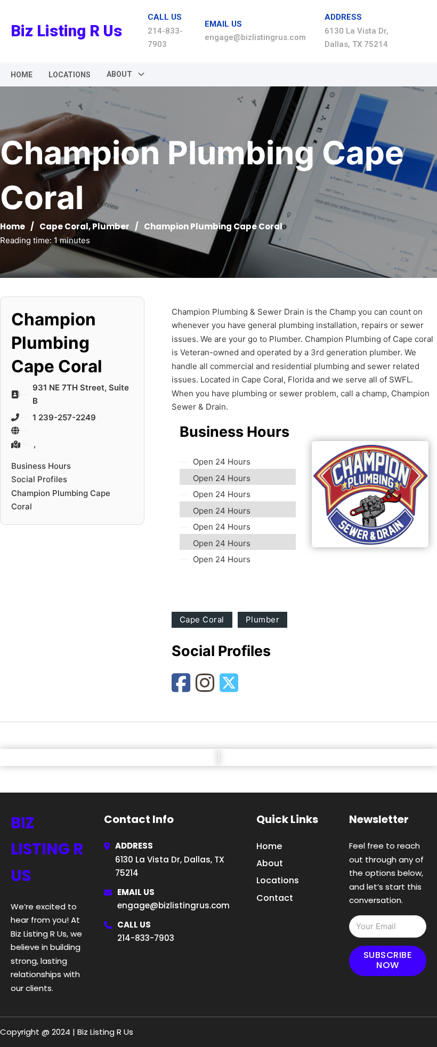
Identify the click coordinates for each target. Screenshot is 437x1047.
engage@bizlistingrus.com (173, 905)
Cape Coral (63, 226)
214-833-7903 (145, 938)
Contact (274, 898)
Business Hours (41, 466)
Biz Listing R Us (66, 31)
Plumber (111, 226)
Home (22, 74)
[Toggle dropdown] (141, 74)
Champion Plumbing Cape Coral (60, 500)
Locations (69, 74)
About (269, 863)
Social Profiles (39, 479)
